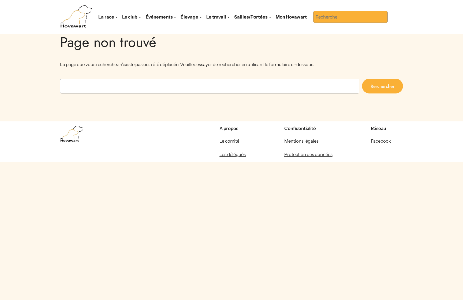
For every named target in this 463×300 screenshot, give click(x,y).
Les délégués (232, 154)
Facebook (381, 141)
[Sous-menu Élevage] (200, 17)
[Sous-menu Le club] (140, 17)
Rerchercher (382, 86)
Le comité (229, 141)
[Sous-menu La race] (116, 17)
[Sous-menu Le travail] (228, 17)
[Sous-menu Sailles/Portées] (270, 17)
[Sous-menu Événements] (175, 17)
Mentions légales (301, 141)
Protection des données (308, 154)
